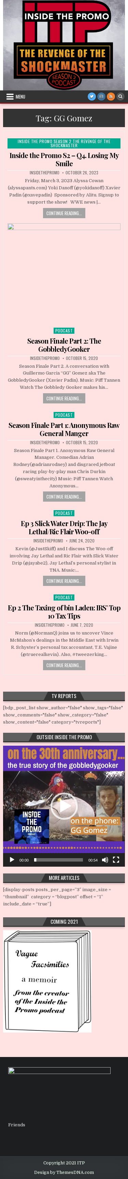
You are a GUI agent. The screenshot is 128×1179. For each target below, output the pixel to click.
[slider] (58, 860)
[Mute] (105, 859)
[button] (64, 806)
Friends (16, 1124)
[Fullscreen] (116, 859)
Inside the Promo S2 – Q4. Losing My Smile (64, 159)
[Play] (12, 859)
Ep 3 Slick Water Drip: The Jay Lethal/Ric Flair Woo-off (64, 527)
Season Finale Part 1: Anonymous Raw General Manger (64, 429)
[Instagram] (101, 96)
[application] (64, 806)
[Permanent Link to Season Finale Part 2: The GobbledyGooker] (64, 273)
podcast (64, 330)
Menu (20, 96)
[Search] (120, 96)
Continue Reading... (64, 213)
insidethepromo (44, 173)
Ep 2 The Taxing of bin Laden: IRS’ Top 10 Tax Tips (64, 611)
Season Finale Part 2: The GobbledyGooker (64, 344)
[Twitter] (92, 96)
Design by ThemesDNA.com (64, 1172)
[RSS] (111, 96)
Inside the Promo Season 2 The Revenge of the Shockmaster (64, 143)
